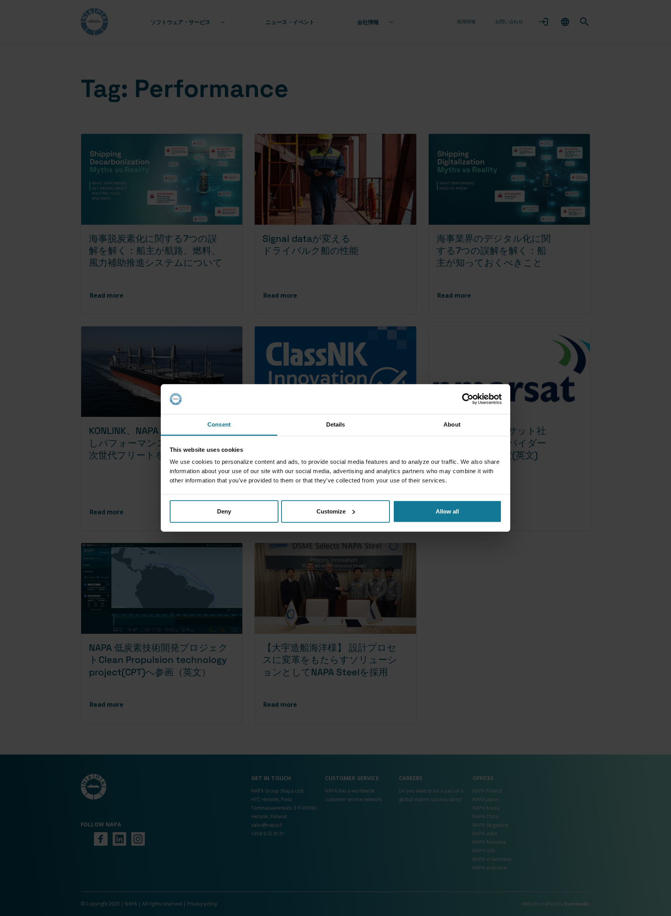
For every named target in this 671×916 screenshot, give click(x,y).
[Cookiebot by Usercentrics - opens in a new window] (468, 399)
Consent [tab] (219, 424)
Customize (331, 511)
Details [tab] (335, 424)
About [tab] (452, 424)
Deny (224, 511)
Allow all (447, 511)
